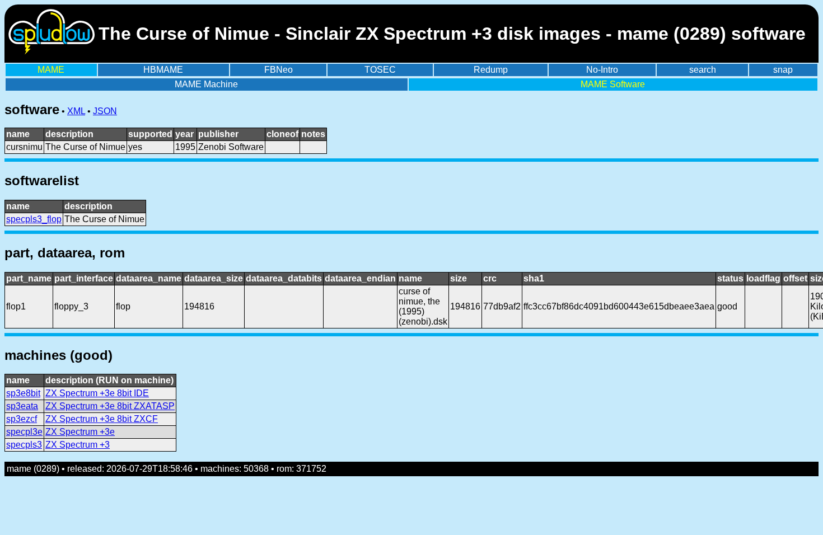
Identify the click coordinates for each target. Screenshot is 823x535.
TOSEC (380, 69)
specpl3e (24, 432)
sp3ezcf (21, 419)
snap (783, 69)
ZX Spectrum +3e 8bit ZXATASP (110, 406)
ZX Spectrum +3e (80, 432)
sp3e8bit (23, 393)
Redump (491, 69)
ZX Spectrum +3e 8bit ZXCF (101, 419)
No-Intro (602, 69)
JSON (105, 111)
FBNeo (278, 69)
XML (76, 111)
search (702, 69)
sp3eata (22, 406)
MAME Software (613, 84)
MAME (51, 69)
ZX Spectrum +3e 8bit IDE (97, 393)
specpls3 (24, 444)
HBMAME (163, 69)
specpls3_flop (34, 219)
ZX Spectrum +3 (77, 444)
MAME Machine (206, 84)
